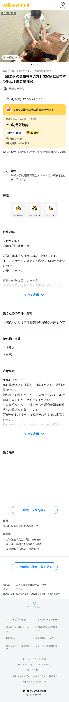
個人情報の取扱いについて (18, 629)
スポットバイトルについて (18, 647)
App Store (27, 681)
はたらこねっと (35, 670)
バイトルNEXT (39, 659)
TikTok (52, 676)
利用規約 (10, 638)
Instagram (20, 676)
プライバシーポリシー (46, 619)
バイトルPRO (43, 664)
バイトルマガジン (27, 664)
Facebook (32, 676)
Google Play (40, 681)
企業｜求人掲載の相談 (46, 645)
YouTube (42, 676)
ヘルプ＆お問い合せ (16, 619)
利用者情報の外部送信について (47, 629)
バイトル (26, 659)
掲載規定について (44, 638)
